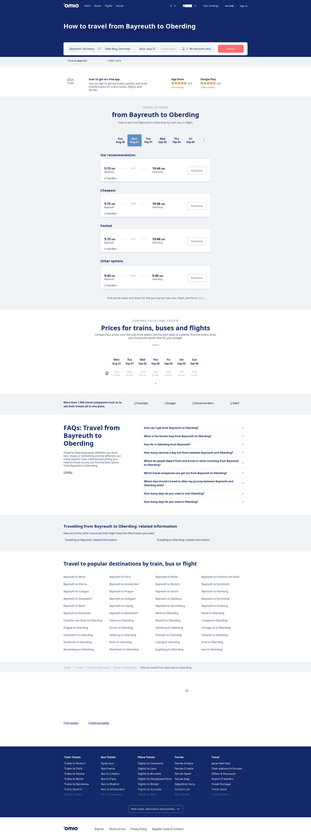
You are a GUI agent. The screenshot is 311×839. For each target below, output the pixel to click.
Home (67, 667)
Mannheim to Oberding (123, 649)
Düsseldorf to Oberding (78, 635)
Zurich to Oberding (121, 627)
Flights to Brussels (149, 773)
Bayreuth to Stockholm (216, 584)
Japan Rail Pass (221, 763)
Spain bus (107, 763)
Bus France (108, 768)
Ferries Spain (183, 773)
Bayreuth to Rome (167, 577)
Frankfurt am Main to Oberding (82, 620)
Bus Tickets (108, 757)
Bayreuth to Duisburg (215, 606)
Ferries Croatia (184, 768)
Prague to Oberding (75, 627)
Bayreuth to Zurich (167, 591)
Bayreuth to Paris (120, 577)
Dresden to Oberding (169, 635)
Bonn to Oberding (120, 642)
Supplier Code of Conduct (168, 829)
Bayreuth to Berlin (74, 577)
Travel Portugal (221, 784)
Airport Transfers (222, 779)
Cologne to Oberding (214, 620)
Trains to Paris (73, 768)
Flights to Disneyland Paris (155, 779)
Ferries (120, 5)
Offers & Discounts (224, 773)
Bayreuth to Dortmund (216, 598)
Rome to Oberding (213, 613)
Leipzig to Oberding (168, 642)
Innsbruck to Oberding (77, 642)
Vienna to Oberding (121, 620)
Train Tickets (72, 757)
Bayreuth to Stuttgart (122, 598)
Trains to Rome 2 (75, 763)
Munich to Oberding (168, 620)
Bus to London (110, 773)
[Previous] (106, 361)
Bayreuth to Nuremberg (170, 606)
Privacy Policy (138, 829)
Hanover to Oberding (215, 635)
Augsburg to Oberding (169, 649)
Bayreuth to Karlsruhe (77, 613)
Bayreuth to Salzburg (168, 598)
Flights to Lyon (147, 768)
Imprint (99, 829)
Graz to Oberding (212, 642)
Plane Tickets (146, 757)
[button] (148, 49)
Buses (98, 5)
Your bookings (211, 6)
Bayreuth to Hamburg (215, 591)
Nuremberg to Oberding (78, 649)
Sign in (244, 6)
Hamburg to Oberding (169, 627)
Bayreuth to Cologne (76, 591)
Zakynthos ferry (185, 784)
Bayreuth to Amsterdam (124, 584)
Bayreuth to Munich (168, 584)
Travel (78, 667)
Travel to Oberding (124, 667)
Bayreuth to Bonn (74, 606)
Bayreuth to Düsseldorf (77, 598)
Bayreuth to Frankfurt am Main (221, 577)
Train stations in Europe (227, 768)
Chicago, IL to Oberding (216, 627)
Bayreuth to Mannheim (123, 613)
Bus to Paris (108, 779)
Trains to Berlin (74, 779)
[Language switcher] (190, 6)
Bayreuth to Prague (121, 591)
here (200, 298)
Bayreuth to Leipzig (121, 606)
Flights (108, 5)
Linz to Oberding (212, 649)
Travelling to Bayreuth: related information (91, 540)
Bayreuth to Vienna (75, 584)
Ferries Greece (184, 763)
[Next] (204, 140)
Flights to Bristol (148, 784)
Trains (87, 5)
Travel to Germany (98, 667)
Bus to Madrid (110, 784)
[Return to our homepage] (73, 5)
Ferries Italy (182, 779)
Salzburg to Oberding (122, 635)
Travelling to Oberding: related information (183, 540)
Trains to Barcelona (76, 784)
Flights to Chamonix (150, 763)
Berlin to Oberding (167, 613)
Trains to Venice (74, 773)
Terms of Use (117, 829)
